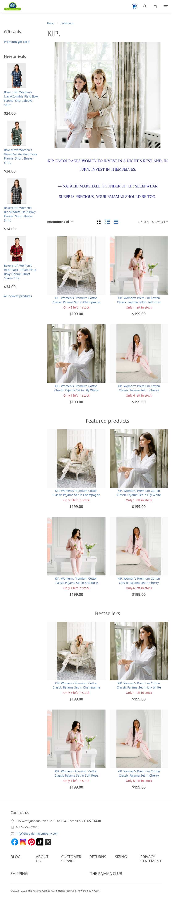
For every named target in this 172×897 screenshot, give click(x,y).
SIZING (121, 856)
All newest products (18, 296)
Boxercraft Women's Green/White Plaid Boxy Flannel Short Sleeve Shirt (20, 156)
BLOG (15, 856)
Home (50, 23)
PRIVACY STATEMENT (151, 858)
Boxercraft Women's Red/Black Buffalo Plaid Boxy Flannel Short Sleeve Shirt (20, 272)
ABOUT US (42, 858)
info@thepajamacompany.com (37, 833)
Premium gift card (16, 42)
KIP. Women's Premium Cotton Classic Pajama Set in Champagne (76, 300)
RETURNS (98, 856)
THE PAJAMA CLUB (106, 873)
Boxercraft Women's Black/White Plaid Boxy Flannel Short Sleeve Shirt (20, 214)
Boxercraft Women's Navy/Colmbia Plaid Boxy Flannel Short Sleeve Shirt (21, 98)
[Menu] (165, 6)
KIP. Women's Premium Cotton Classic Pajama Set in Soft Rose (138, 300)
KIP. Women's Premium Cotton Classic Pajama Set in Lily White (76, 388)
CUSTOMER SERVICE (71, 858)
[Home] (10, 6)
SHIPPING (19, 873)
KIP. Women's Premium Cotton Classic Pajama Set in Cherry (138, 388)
